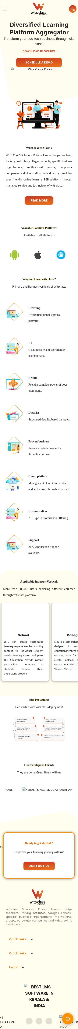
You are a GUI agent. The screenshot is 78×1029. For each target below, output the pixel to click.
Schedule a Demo (39, 62)
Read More (39, 200)
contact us (39, 866)
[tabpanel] (39, 39)
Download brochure (39, 51)
